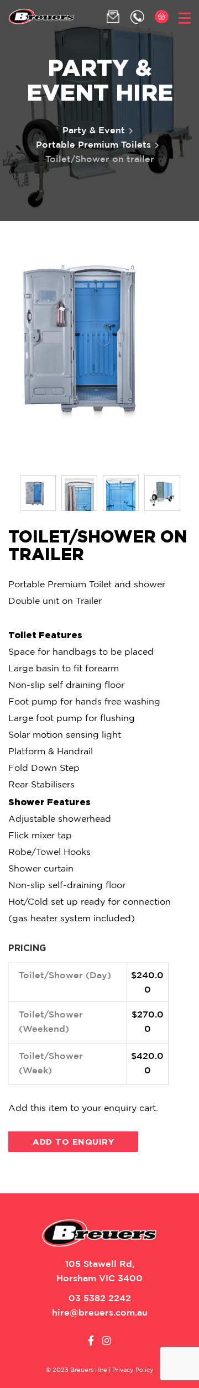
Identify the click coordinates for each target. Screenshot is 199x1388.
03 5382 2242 (100, 1299)
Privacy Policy (133, 1370)
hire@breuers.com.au (100, 1313)
